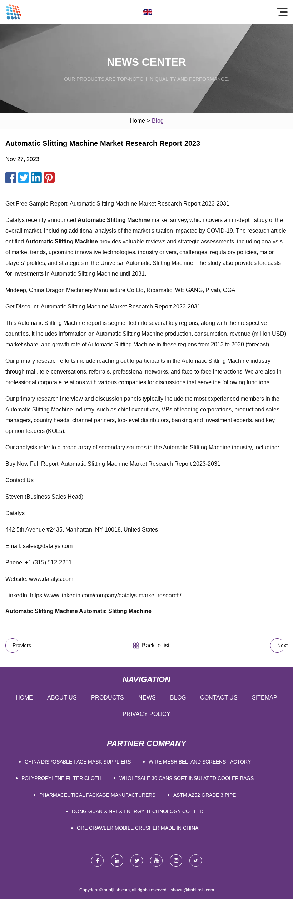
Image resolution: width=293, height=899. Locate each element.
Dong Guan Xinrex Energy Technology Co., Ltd (137, 811)
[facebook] (97, 860)
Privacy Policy (146, 714)
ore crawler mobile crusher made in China (137, 828)
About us (62, 698)
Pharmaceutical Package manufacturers (97, 795)
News (147, 698)
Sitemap (264, 698)
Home (137, 121)
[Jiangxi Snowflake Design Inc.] (13, 12)
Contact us (219, 698)
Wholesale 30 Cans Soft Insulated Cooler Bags (186, 778)
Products (107, 698)
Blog (178, 698)
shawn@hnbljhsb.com (192, 890)
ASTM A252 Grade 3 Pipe (204, 795)
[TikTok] (195, 860)
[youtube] (156, 860)
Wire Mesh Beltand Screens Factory (200, 762)
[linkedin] (117, 860)
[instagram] (176, 860)
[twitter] (136, 860)
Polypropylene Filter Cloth (61, 778)
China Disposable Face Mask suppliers (78, 762)
